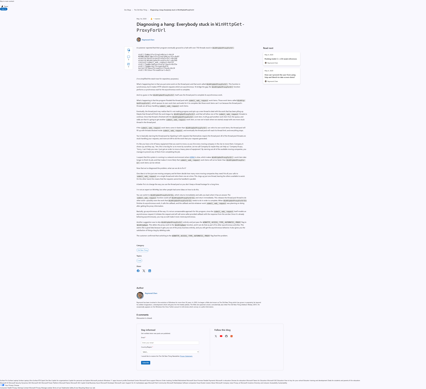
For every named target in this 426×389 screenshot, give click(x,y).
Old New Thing (143, 250)
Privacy (38, 388)
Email (143, 337)
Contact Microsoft (29, 388)
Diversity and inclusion (261, 383)
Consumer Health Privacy (8, 388)
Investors (251, 383)
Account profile (121, 380)
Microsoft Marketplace (174, 383)
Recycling (82, 388)
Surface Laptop (13, 380)
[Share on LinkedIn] (149, 271)
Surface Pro (4, 380)
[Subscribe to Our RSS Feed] (231, 337)
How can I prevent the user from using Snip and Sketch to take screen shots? (280, 76)
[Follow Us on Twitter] (215, 337)
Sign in (4, 9)
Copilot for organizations (59, 380)
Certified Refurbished (179, 380)
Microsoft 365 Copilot (78, 383)
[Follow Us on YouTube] (221, 337)
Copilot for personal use (77, 380)
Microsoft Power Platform (50, 383)
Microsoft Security (15, 383)
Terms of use (57, 388)
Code (139, 260)
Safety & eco (74, 388)
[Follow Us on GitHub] (226, 337)
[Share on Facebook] (138, 271)
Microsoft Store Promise (195, 380)
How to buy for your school (293, 380)
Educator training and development (315, 380)
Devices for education (238, 380)
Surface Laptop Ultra (26, 380)
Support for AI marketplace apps (137, 383)
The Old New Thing (140, 10)
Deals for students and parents (338, 380)
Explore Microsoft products (94, 380)
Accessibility (274, 383)
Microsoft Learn (120, 383)
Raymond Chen (148, 40)
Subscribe (145, 362)
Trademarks (65, 388)
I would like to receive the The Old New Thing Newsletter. (167, 356)
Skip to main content (7, 1)
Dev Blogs (127, 10)
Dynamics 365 (26, 383)
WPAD (192, 157)
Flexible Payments (209, 380)
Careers (208, 383)
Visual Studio (200, 383)
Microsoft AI (4, 383)
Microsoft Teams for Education (256, 380)
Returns (158, 380)
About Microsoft (216, 383)
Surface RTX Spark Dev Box (42, 380)
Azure (98, 383)
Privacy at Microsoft (240, 383)
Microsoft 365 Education (275, 380)
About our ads (90, 388)
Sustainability (282, 383)
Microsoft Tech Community (157, 383)
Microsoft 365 (36, 383)
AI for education (354, 380)
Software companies (189, 383)
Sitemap (20, 388)
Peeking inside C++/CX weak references (281, 59)
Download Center (133, 380)
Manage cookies (46, 388)
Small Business (91, 383)
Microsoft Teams (64, 383)
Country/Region (147, 347)
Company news (228, 383)
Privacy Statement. (186, 356)
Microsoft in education (223, 380)
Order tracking (167, 380)
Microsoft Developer (107, 383)
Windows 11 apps (110, 380)
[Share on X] (143, 271)
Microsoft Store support (147, 380)
